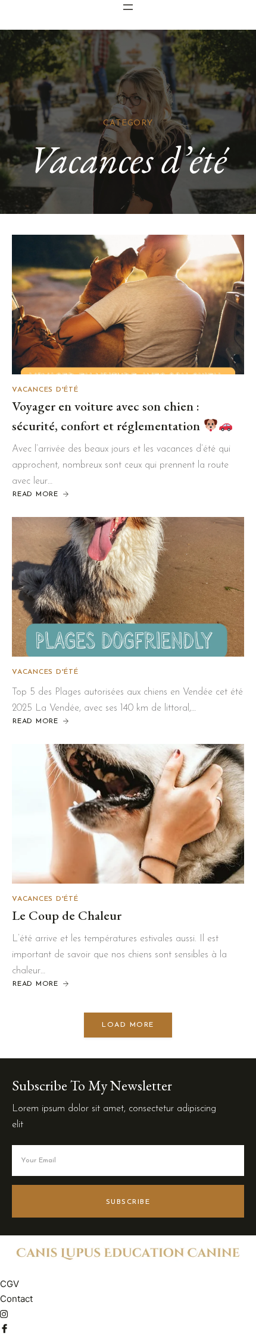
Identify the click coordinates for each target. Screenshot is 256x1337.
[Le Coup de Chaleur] (128, 814)
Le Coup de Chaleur (66, 915)
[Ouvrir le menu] (128, 7)
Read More (41, 495)
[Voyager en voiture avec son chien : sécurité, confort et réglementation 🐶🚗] (128, 304)
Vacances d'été (45, 389)
